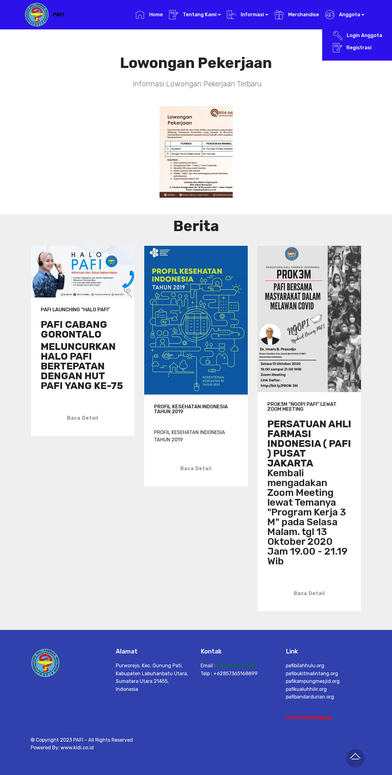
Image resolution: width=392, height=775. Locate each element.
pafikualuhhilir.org (306, 689)
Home (155, 14)
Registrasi (364, 48)
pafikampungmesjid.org (313, 681)
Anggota (349, 14)
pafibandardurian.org (310, 697)
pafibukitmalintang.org (312, 673)
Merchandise (303, 14)
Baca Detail (82, 418)
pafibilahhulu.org (305, 665)
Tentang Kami (199, 14)
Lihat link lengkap (308, 717)
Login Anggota (363, 35)
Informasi (251, 14)
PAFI (58, 14)
